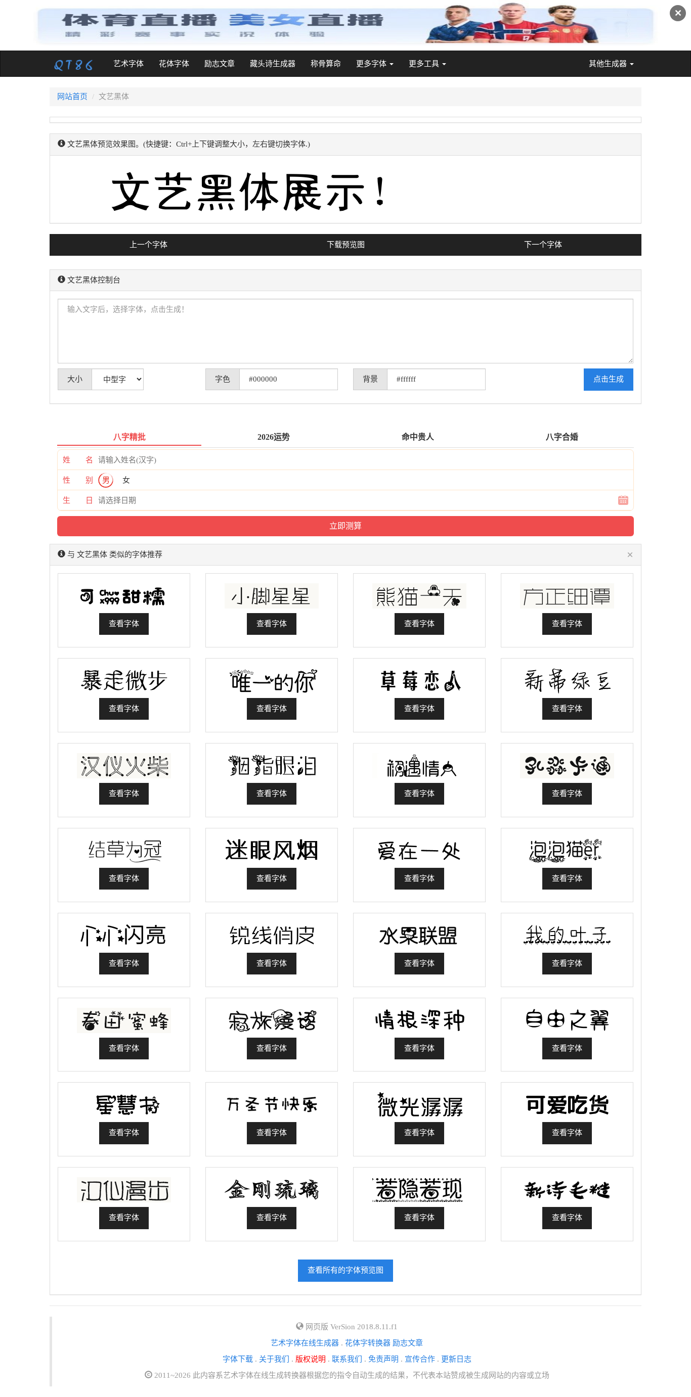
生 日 (78, 500)
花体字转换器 (368, 1343)
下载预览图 (346, 245)
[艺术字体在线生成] (74, 63)
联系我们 (347, 1359)
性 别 (78, 480)
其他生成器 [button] (609, 64)
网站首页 (72, 96)
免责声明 (383, 1359)
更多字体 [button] (372, 64)
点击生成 (608, 379)
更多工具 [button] (425, 64)
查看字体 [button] (124, 624)
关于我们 (274, 1359)
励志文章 (219, 64)
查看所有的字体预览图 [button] (345, 1270)
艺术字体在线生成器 (305, 1343)
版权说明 (310, 1359)
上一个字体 (148, 245)
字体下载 (238, 1359)
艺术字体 (132, 63)
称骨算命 (326, 64)
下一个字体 (543, 245)
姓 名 (78, 460)
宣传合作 (420, 1359)
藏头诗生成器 (272, 64)
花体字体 (174, 64)
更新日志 (456, 1359)
